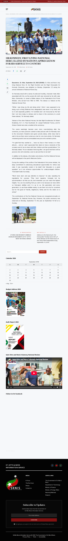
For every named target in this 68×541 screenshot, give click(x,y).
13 (42, 272)
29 (58, 278)
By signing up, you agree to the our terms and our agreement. (34, 524)
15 (58, 272)
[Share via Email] (21, 71)
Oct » (11, 283)
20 (42, 275)
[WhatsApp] (7, 83)
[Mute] (57, 387)
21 (50, 275)
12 (33, 272)
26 (34, 278)
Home (7, 14)
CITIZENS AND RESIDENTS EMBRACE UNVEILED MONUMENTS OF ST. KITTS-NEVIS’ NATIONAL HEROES (19, 236)
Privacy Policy (44, 524)
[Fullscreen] (60, 387)
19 (33, 275)
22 (58, 275)
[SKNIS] (36, 9)
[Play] (8, 387)
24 (18, 278)
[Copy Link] (24, 71)
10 (18, 272)
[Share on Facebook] (13, 71)
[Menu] (7, 4)
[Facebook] (7, 79)
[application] (34, 373)
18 (26, 275)
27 (42, 278)
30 (10, 280)
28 (50, 278)
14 (50, 272)
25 (26, 278)
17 (18, 275)
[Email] (7, 87)
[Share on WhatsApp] (17, 71)
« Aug (7, 283)
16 (10, 275)
